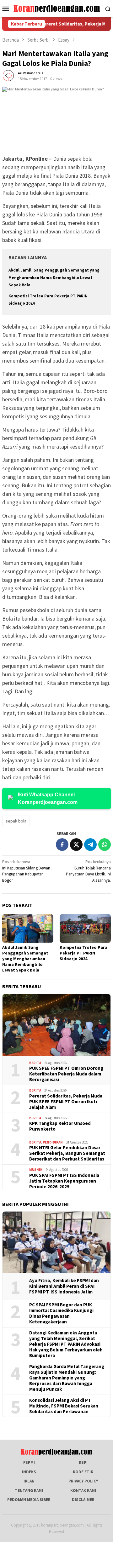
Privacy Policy (83, 1481)
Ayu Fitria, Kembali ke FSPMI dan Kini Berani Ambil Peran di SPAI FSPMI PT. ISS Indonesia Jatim (64, 1286)
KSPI (83, 1462)
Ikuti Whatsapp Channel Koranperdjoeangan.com (48, 798)
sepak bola (16, 821)
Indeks (29, 1472)
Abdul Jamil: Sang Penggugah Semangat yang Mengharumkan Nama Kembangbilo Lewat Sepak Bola (54, 277)
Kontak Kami (83, 1490)
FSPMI (29, 1462)
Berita (35, 1063)
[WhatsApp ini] (104, 844)
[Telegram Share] (90, 844)
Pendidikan (53, 1142)
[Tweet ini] (76, 844)
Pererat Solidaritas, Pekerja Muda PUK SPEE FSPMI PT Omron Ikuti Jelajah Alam (65, 1101)
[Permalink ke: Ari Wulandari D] (8, 75)
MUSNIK (35, 1169)
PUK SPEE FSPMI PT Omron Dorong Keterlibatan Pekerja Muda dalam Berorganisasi (66, 1073)
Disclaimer (83, 1499)
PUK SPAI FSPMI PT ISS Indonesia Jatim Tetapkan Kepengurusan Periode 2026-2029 (64, 1180)
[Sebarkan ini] (62, 844)
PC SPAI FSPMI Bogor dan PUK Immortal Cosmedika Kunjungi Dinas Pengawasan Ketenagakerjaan (61, 1313)
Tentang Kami (29, 1490)
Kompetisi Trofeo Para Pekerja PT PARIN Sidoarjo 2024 (83, 952)
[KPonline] (56, 8)
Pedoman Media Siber (29, 1499)
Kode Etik (83, 1472)
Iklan (29, 1481)
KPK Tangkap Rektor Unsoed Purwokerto (60, 1126)
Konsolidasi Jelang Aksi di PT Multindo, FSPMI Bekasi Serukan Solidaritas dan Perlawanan (63, 1405)
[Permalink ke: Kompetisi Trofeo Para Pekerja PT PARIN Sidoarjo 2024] (85, 928)
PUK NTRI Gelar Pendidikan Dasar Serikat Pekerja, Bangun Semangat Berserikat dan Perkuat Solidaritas (67, 1153)
